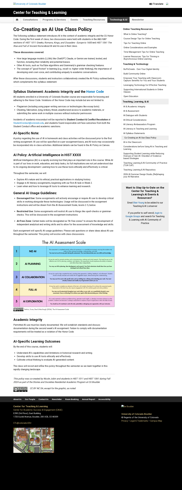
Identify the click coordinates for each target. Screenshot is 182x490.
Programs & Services (54, 19)
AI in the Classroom (132, 142)
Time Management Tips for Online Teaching (144, 52)
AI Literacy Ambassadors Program (139, 124)
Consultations (30, 19)
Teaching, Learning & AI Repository (139, 170)
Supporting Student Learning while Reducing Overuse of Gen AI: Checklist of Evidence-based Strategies (143, 156)
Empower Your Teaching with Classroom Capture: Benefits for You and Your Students (144, 79)
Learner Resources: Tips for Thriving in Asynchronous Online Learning (141, 57)
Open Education (131, 96)
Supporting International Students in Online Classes (143, 90)
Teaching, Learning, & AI (136, 101)
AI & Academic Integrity (134, 106)
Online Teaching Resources (138, 29)
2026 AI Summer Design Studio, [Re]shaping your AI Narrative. (143, 175)
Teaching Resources (94, 19)
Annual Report (88, 399)
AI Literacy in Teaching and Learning (140, 129)
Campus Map (156, 421)
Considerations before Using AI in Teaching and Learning (145, 147)
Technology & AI (118, 19)
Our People (30, 399)
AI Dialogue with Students (135, 115)
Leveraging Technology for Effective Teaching (145, 85)
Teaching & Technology (135, 64)
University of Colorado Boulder (136, 414)
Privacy (124, 421)
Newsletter (138, 19)
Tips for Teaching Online (135, 43)
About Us (17, 399)
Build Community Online (134, 74)
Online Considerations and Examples (140, 47)
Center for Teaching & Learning (40, 12)
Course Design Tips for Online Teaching (142, 38)
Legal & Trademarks (139, 421)
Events (74, 19)
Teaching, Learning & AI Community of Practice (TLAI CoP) (145, 164)
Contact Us (43, 399)
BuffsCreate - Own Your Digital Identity (141, 69)
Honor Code (95, 92)
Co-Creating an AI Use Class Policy (140, 138)
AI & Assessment (131, 111)
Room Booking (72, 399)
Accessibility (104, 399)
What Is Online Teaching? (135, 34)
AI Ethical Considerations (134, 120)
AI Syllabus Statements (134, 133)
